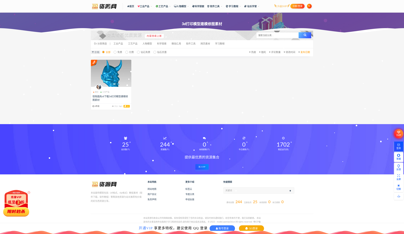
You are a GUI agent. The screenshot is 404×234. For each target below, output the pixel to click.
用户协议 (152, 194)
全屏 (398, 179)
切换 (398, 189)
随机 (263, 52)
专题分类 (189, 194)
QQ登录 (253, 228)
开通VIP (146, 228)
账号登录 (223, 228)
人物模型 (181, 6)
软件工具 (214, 6)
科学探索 (199, 6)
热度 (253, 52)
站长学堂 (252, 6)
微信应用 (176, 44)
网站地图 (152, 189)
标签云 (188, 189)
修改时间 (290, 52)
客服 (398, 159)
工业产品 (144, 6)
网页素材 (205, 44)
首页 (131, 6)
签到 (398, 148)
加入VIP (202, 167)
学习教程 (233, 6)
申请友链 (189, 199)
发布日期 (305, 52)
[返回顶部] (398, 196)
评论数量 (276, 52)
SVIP (398, 135)
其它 (96, 92)
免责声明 (152, 199)
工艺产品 (163, 6)
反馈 (398, 169)
